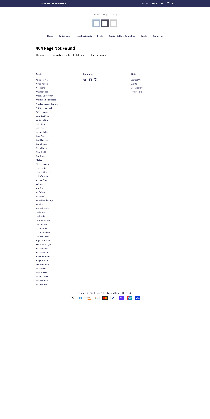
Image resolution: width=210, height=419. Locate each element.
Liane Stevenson (43, 220)
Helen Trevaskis (42, 176)
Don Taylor (40, 156)
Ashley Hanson (42, 112)
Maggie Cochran (43, 240)
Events (143, 36)
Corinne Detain (42, 132)
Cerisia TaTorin (42, 120)
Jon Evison (40, 192)
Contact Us (136, 80)
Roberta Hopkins (43, 256)
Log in (142, 3)
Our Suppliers (137, 88)
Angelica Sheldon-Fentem (47, 104)
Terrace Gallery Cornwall (104, 293)
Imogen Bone (41, 180)
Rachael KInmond (43, 252)
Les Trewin (40, 216)
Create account (156, 3)
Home (50, 36)
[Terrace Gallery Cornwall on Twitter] (84, 80)
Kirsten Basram (42, 208)
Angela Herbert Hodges (46, 100)
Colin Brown (41, 124)
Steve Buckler (41, 272)
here (82, 55)
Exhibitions (64, 36)
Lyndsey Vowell (42, 236)
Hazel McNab (41, 168)
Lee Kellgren (41, 212)
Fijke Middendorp (43, 164)
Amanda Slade (42, 92)
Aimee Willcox (42, 84)
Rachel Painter (42, 248)
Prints (100, 36)
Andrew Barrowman (44, 96)
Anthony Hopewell (44, 108)
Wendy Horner (42, 280)
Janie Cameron (42, 184)
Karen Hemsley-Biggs (45, 200)
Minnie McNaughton (44, 244)
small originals (84, 36)
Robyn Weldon (42, 260)
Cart (172, 3)
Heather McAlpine (43, 172)
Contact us (158, 36)
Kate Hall (39, 204)
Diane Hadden (42, 152)
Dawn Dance (41, 144)
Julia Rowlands (42, 188)
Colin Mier (40, 128)
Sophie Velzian (42, 268)
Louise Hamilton (43, 232)
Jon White (40, 196)
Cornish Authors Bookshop (122, 36)
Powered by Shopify (123, 293)
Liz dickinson (41, 224)
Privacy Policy (137, 92)
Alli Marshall (41, 88)
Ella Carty (40, 160)
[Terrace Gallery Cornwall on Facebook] (90, 80)
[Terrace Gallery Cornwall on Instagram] (95, 80)
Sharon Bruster (42, 284)
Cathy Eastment (42, 116)
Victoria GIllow (42, 276)
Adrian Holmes (42, 80)
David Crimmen (42, 140)
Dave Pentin (41, 136)
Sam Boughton (42, 264)
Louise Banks (41, 228)
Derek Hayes (41, 148)
